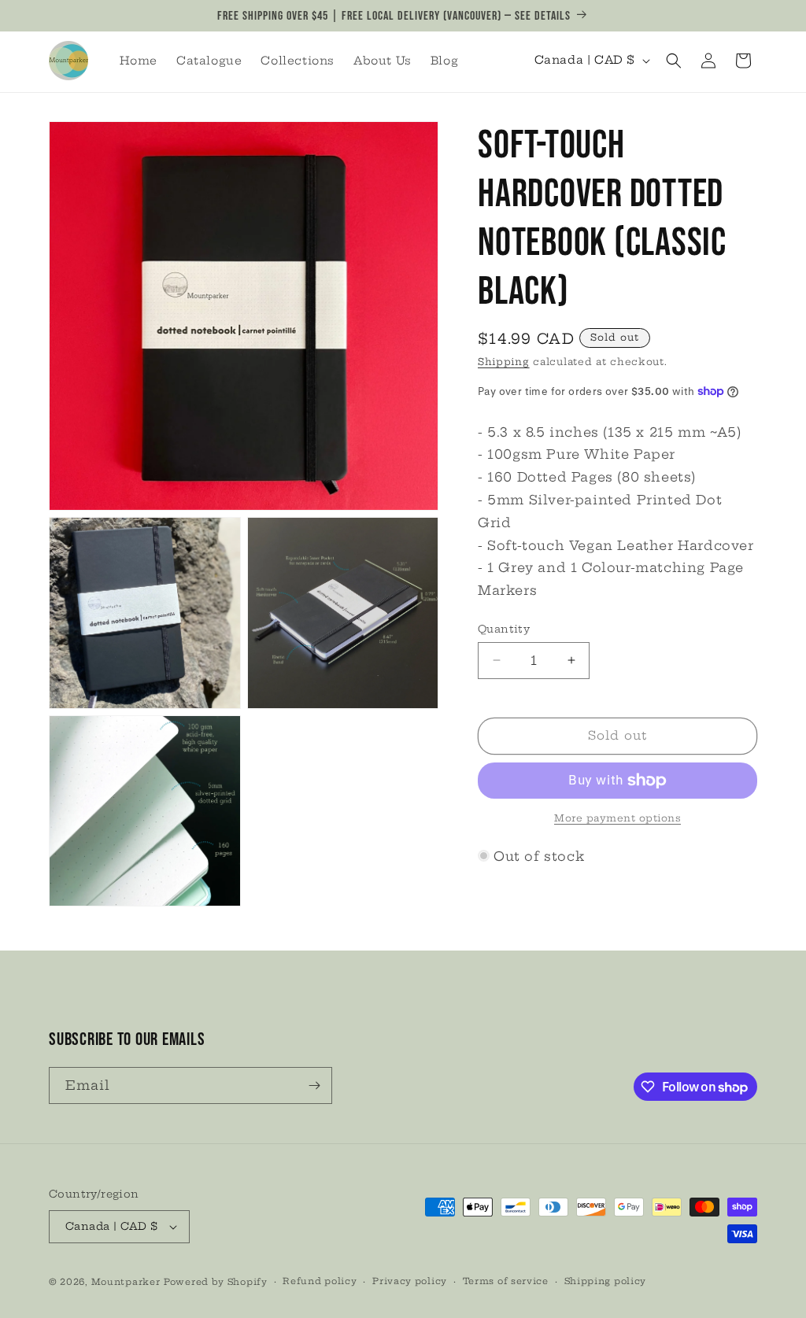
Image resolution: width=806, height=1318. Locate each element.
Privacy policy (409, 1281)
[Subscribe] (314, 1085)
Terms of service (506, 1281)
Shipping (504, 361)
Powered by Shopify (216, 1281)
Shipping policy (605, 1281)
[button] (673, 60)
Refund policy (320, 1281)
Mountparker (126, 1281)
